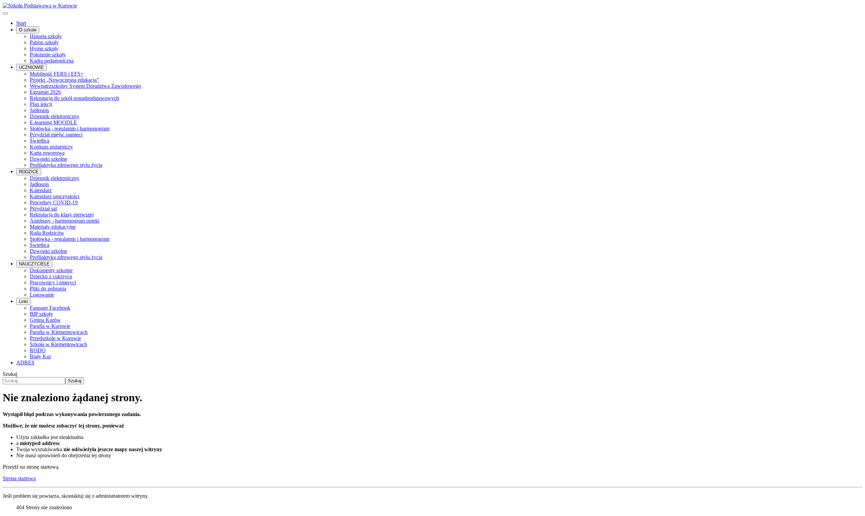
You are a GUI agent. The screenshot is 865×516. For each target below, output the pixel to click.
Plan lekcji (41, 104)
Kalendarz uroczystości (54, 196)
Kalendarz (41, 190)
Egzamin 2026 (45, 92)
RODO (38, 350)
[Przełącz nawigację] (5, 13)
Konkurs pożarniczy (51, 147)
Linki (23, 301)
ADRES (25, 362)
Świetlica (39, 141)
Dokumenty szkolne (51, 270)
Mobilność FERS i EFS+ (56, 74)
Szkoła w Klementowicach (58, 344)
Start (21, 23)
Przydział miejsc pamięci (56, 134)
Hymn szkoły (44, 48)
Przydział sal (43, 208)
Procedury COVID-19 (54, 202)
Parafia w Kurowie (50, 326)
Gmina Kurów (45, 320)
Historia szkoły (46, 36)
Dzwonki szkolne (48, 159)
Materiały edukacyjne (53, 227)
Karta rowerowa (47, 153)
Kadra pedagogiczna (52, 60)
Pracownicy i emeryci (53, 282)
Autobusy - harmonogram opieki (64, 221)
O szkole (27, 29)
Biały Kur (40, 356)
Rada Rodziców (47, 233)
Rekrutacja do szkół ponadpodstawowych (74, 98)
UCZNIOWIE (31, 67)
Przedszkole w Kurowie (55, 338)
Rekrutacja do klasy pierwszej (62, 214)
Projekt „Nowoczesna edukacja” (64, 80)
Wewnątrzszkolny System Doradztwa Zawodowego (85, 86)
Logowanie (42, 295)
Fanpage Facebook (50, 308)
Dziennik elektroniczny (54, 116)
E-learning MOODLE (53, 122)
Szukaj (10, 374)
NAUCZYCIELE (34, 263)
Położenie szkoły (48, 54)
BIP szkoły (41, 314)
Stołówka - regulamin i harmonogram (69, 128)
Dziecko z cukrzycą (51, 276)
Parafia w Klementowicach (59, 332)
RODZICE (29, 171)
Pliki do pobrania (48, 288)
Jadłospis (39, 110)
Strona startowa (19, 478)
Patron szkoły (44, 42)
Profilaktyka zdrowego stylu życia (66, 165)
